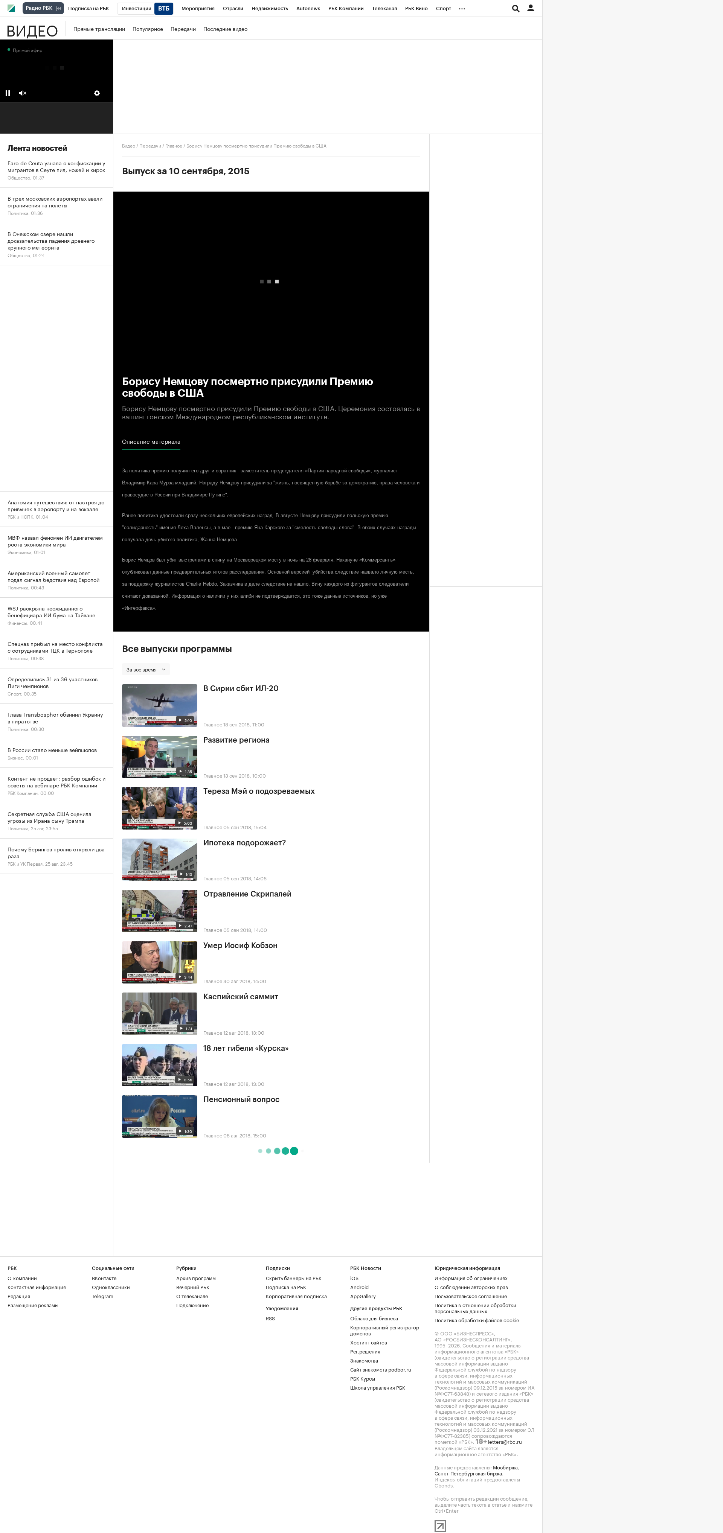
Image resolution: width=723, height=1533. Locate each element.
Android (359, 1286)
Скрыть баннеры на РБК (294, 1277)
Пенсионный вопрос (241, 1100)
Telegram (102, 1295)
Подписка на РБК (286, 1286)
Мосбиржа (505, 1467)
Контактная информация (37, 1286)
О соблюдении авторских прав (471, 1286)
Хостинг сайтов (368, 1342)
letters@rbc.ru (505, 1441)
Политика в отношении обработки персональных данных (475, 1307)
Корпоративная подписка (296, 1295)
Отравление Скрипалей (247, 894)
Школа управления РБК (377, 1387)
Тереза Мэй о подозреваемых (259, 791)
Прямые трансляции (99, 28)
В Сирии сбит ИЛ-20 (241, 689)
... (462, 7)
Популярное (148, 28)
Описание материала (151, 441)
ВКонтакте (104, 1277)
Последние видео (225, 28)
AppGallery (363, 1295)
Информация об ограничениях (471, 1277)
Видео (32, 28)
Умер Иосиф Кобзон (240, 946)
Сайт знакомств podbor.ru (380, 1369)
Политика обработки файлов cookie (477, 1319)
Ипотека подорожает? (244, 843)
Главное (173, 145)
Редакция (19, 1295)
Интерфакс (137, 608)
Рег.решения (365, 1351)
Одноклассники (111, 1286)
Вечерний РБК (192, 1286)
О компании (22, 1277)
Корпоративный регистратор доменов (384, 1330)
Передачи (183, 28)
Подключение (192, 1304)
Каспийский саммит (240, 997)
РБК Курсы (362, 1378)
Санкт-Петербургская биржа (468, 1473)
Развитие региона (236, 740)
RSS (270, 1317)
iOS (354, 1277)
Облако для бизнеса (374, 1317)
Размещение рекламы (33, 1304)
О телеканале (192, 1295)
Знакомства (364, 1360)
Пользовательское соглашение (471, 1295)
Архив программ (196, 1277)
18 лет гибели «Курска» (246, 1048)
